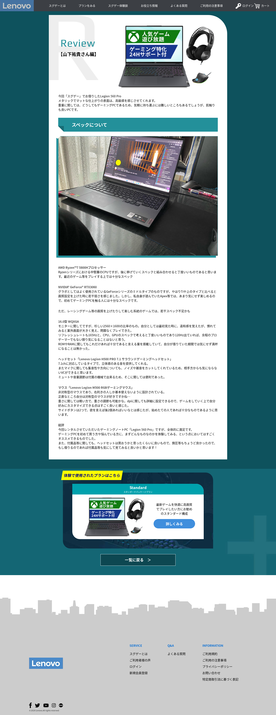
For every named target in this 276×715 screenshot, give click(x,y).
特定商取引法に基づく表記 (220, 679)
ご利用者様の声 (140, 660)
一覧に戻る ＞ (138, 560)
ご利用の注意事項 (211, 6)
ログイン (248, 6)
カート (265, 6)
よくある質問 (178, 6)
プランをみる (86, 6)
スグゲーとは (57, 6)
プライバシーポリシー (217, 666)
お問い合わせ (211, 673)
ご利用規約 (209, 653)
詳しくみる (174, 523)
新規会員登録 (139, 673)
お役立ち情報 (149, 6)
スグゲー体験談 (118, 6)
